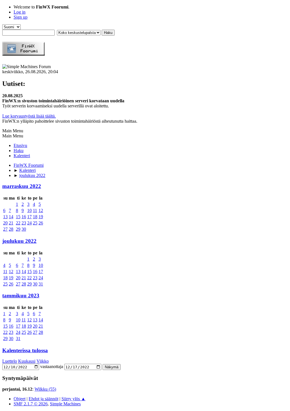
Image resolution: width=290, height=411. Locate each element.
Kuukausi (26, 361)
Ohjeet (19, 398)
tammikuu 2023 (20, 295)
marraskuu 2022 (21, 186)
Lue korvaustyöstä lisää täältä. (29, 116)
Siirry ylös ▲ (73, 398)
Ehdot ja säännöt (43, 398)
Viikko (43, 361)
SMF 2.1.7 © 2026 (31, 403)
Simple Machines (65, 403)
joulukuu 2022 (19, 241)
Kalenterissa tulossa (25, 350)
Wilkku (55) (45, 389)
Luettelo (9, 361)
